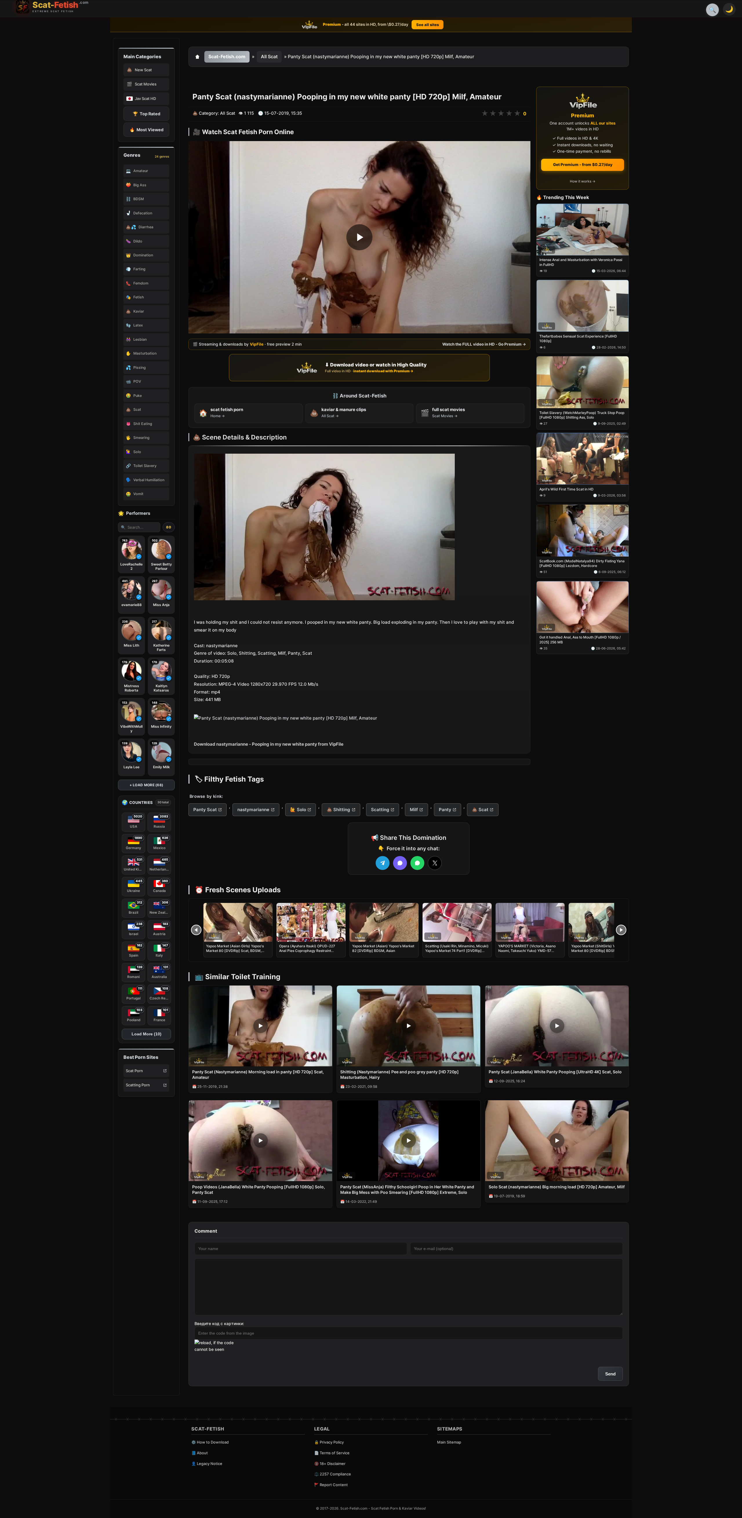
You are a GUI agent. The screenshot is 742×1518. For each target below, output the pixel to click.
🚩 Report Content (331, 1484)
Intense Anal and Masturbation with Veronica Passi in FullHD (580, 262)
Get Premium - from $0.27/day (582, 164)
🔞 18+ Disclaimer (329, 1463)
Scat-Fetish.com (226, 56)
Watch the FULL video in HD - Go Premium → (484, 344)
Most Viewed (146, 129)
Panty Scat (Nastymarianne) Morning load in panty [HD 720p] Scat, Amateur (258, 1074)
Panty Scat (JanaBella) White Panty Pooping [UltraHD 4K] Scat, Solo (555, 1071)
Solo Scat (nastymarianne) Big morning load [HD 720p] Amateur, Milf (557, 1186)
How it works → (582, 181)
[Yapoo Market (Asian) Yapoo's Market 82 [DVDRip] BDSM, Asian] (384, 922)
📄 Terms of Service (332, 1453)
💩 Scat (480, 809)
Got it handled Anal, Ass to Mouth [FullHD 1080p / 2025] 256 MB (580, 639)
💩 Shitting (338, 809)
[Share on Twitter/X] (435, 863)
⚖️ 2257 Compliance (332, 1474)
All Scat (269, 56)
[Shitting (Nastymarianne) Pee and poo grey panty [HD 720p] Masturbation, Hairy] (408, 1026)
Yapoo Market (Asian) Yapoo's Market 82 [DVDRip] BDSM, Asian (383, 948)
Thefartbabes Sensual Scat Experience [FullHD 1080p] (578, 338)
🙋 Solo (298, 809)
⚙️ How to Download (210, 1442)
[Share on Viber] (400, 863)
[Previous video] (196, 930)
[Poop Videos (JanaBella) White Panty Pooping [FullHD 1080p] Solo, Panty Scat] (260, 1140)
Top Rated (146, 113)
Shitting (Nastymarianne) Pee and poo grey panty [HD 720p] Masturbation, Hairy (399, 1074)
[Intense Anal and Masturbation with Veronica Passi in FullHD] (583, 230)
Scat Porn (134, 1070)
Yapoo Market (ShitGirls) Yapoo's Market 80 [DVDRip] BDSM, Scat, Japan (599, 950)
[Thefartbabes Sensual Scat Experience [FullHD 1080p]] (583, 306)
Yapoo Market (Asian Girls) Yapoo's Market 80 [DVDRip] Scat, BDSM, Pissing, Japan (235, 950)
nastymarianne (253, 809)
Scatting (380, 809)
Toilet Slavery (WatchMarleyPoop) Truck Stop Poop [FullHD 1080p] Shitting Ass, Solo (581, 414)
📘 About (199, 1453)
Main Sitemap (449, 1442)
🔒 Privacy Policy (329, 1442)
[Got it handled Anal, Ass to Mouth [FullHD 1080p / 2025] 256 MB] (583, 607)
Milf (414, 809)
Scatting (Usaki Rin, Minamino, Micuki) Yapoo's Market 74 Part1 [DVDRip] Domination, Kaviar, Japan (457, 950)
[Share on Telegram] (383, 863)
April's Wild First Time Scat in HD (566, 489)
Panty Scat (205, 809)
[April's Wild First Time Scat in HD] (583, 459)
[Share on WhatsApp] (417, 863)
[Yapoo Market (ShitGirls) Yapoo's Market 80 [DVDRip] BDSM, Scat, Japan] (603, 922)
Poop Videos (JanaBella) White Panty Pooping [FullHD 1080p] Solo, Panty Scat (258, 1189)
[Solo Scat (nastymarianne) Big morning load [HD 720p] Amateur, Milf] (557, 1140)
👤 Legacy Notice (206, 1463)
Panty (445, 809)
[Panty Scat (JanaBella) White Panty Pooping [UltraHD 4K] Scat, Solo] (557, 1026)
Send (610, 1373)
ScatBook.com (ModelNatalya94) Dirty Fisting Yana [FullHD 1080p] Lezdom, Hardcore (582, 563)
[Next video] (621, 930)
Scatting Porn (138, 1085)
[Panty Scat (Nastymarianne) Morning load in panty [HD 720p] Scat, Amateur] (260, 1026)
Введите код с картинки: (219, 1323)
